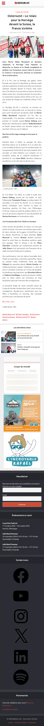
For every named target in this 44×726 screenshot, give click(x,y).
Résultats (11, 371)
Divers (19, 345)
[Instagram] (21, 625)
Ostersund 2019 (23, 317)
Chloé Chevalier (23, 314)
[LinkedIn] (21, 665)
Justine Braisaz (9, 317)
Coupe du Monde (22, 12)
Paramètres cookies (10, 709)
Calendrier (32, 371)
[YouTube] (21, 604)
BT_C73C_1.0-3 (8, 301)
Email (5, 495)
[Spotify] (21, 686)
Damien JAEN (30, 32)
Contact (10, 722)
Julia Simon (35, 314)
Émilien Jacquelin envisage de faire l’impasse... (28, 348)
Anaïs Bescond (9, 314)
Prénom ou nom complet (12, 486)
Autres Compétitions (24, 333)
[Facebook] (21, 584)
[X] (21, 645)
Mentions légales (21, 722)
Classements (22, 371)
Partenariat (32, 722)
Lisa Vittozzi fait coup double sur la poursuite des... (28, 337)
